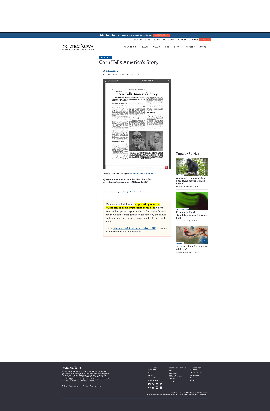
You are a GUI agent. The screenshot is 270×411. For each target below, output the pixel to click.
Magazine (138, 39)
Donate (205, 39)
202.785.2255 (183, 394)
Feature (105, 57)
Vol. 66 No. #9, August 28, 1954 (127, 74)
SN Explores (168, 39)
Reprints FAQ (141, 182)
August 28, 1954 (130, 192)
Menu (147, 39)
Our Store (181, 39)
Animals (179, 175)
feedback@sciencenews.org (119, 182)
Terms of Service (193, 394)
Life (167, 47)
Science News (112, 71)
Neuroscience (182, 209)
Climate (179, 243)
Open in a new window (142, 174)
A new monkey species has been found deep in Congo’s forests (190, 181)
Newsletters (173, 373)
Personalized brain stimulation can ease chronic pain (191, 215)
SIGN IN (195, 39)
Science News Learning (92, 386)
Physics (190, 47)
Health (145, 47)
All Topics (130, 47)
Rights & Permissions (175, 376)
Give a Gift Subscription (155, 378)
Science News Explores (71, 386)
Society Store (194, 375)
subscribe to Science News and (134, 228)
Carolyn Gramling (183, 252)
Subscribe (151, 373)
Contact (171, 381)
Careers (192, 380)
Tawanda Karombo (183, 186)
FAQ (170, 371)
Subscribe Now (161, 35)
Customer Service (153, 380)
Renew (150, 375)
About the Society (195, 373)
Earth (177, 47)
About (157, 39)
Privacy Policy (204, 394)
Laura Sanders (182, 220)
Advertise (172, 378)
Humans (156, 47)
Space (203, 47)
